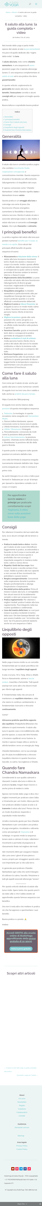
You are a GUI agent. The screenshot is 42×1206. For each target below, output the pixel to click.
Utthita (12, 429)
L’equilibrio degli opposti (13, 127)
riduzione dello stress (27, 256)
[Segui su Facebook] (25, 1168)
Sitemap (21, 1136)
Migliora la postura (12, 317)
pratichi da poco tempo (25, 394)
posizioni (6, 408)
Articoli (14, 12)
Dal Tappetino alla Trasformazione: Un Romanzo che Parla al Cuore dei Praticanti (21, 1054)
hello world (20, 982)
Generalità (8, 117)
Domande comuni (22, 1127)
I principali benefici (11, 119)
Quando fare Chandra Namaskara (17, 130)
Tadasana (8, 413)
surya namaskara (31, 49)
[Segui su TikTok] (29, 1168)
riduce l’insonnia (27, 304)
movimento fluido (21, 168)
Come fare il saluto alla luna (15, 122)
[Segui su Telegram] (21, 1168)
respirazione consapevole (13, 172)
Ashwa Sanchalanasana (14, 437)
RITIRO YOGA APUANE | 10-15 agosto (21, 1016)
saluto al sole (8, 76)
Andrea (17, 37)
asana (31, 65)
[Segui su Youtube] (12, 1168)
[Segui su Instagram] (17, 1168)
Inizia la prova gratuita (21, 949)
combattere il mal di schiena (22, 338)
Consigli (7, 125)
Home (8, 12)
